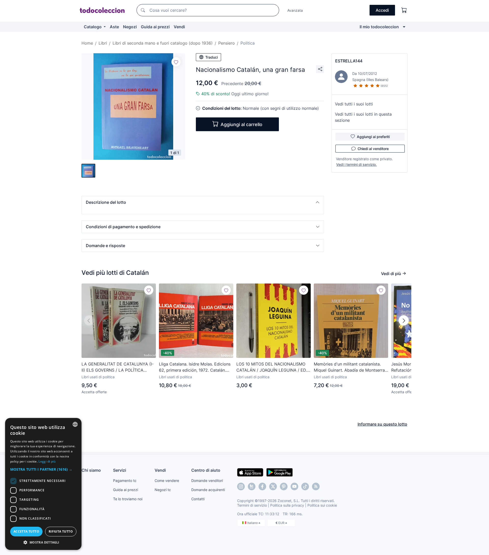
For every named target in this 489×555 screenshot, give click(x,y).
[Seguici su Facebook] (262, 486)
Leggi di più (47, 461)
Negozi (130, 26)
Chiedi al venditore (373, 148)
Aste (114, 26)
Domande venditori (207, 480)
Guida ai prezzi (155, 26)
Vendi (179, 26)
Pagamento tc (125, 480)
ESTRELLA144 (348, 60)
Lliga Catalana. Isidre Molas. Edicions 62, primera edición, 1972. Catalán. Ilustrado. (194, 367)
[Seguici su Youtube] (294, 486)
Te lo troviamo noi (127, 499)
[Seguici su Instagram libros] (251, 486)
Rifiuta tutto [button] (61, 531)
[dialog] (43, 484)
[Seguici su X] (273, 486)
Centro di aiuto (205, 470)
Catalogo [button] (93, 26)
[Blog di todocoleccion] (316, 486)
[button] (203, 202)
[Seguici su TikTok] (305, 486)
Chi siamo (91, 470)
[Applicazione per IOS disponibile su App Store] (250, 472)
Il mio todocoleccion (379, 26)
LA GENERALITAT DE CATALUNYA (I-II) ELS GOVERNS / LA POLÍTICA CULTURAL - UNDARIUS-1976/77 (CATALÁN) (118, 367)
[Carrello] (404, 10)
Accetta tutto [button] (26, 531)
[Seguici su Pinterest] (284, 486)
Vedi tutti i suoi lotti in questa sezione (363, 117)
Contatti (198, 499)
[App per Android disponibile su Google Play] (279, 472)
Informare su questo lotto (382, 424)
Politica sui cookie (322, 505)
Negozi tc (163, 490)
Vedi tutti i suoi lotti (354, 103)
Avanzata (295, 10)
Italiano (253, 523)
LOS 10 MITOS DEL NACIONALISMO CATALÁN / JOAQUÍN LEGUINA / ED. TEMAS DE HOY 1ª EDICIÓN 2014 (271, 367)
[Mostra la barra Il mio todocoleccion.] (404, 27)
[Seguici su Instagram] (241, 486)
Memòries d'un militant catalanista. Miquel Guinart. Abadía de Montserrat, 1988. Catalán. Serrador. (350, 367)
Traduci (211, 57)
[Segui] (176, 61)
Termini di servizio (252, 505)
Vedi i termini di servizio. (356, 164)
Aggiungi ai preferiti (373, 136)
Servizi (119, 470)
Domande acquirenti (208, 490)
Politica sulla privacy (287, 505)
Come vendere (167, 480)
